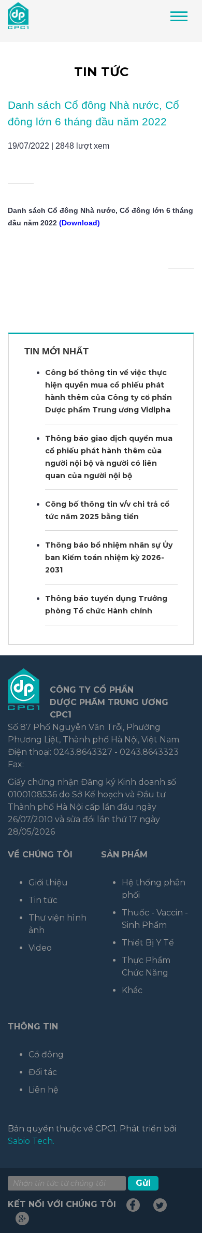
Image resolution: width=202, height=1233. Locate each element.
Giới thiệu (48, 882)
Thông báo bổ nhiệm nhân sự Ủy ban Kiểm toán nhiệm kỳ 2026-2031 (108, 557)
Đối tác (42, 1072)
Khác (132, 990)
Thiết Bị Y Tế (148, 943)
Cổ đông (46, 1054)
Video (40, 948)
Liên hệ (43, 1090)
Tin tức (101, 71)
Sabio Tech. (31, 1141)
